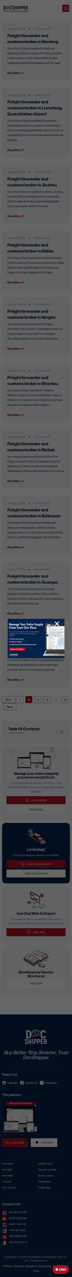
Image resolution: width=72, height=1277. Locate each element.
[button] (57, 624)
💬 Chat (60, 1269)
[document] (36, 638)
